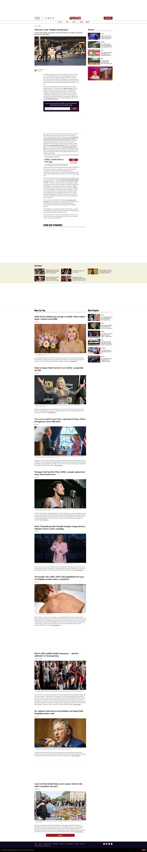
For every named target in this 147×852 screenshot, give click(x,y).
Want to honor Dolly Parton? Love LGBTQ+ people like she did (59, 369)
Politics (60, 22)
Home (35, 25)
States (102, 33)
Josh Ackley (37, 373)
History (81, 22)
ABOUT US (40, 844)
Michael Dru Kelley (40, 69)
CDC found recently (50, 98)
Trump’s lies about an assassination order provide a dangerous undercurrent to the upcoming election (79, 279)
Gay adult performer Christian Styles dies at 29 (106, 352)
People (102, 314)
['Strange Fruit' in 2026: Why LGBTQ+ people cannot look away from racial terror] (60, 493)
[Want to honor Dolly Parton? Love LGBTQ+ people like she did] (60, 389)
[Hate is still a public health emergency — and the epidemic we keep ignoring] (60, 675)
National (103, 42)
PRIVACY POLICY (62, 844)
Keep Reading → (73, 361)
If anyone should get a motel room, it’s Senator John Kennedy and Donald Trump (52, 278)
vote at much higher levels (56, 145)
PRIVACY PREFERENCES (69, 844)
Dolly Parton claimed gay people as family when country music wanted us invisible (60, 317)
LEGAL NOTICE (82, 844)
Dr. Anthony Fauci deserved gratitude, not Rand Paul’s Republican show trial (58, 712)
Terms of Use (30, 849)
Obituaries (103, 348)
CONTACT (35, 844)
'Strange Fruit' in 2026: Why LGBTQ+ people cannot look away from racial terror (59, 473)
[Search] (102, 18)
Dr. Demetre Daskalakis (38, 658)
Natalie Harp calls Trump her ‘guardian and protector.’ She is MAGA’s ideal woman (52, 271)
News (67, 22)
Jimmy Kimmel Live (69, 563)
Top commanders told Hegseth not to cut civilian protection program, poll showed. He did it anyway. (106, 361)
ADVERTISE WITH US (55, 844)
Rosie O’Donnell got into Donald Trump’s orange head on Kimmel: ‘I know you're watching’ (59, 527)
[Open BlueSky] (48, 18)
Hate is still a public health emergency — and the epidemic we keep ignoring (56, 654)
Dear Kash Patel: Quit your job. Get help (78, 271)
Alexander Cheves (37, 789)
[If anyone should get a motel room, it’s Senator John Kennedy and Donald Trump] (39, 278)
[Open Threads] (51, 18)
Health (74, 22)
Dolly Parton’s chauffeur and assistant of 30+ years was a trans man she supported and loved (106, 328)
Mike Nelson (37, 424)
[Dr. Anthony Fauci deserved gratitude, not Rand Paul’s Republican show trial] (60, 732)
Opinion (87, 22)
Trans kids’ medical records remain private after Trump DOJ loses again (106, 46)
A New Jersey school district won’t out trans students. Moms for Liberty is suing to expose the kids (106, 38)
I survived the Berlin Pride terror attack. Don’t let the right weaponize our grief (58, 785)
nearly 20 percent (67, 88)
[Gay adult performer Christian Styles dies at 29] (94, 350)
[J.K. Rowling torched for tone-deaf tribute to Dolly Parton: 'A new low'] (94, 317)
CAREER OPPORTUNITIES (47, 844)
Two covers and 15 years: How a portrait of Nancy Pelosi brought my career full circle (59, 420)
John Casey (36, 321)
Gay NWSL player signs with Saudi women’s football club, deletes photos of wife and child (106, 54)
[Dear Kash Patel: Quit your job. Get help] (66, 271)
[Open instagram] (53, 18)
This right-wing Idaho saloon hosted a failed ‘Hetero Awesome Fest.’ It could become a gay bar (106, 344)
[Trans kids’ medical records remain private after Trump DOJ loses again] (94, 44)
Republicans (63, 179)
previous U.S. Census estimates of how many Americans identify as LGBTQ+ (60, 137)
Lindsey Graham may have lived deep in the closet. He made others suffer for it (105, 271)
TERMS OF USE (76, 844)
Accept (143, 849)
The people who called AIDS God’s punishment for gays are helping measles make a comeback (59, 578)
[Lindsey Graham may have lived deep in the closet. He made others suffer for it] (93, 271)
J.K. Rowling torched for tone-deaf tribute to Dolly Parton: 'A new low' (106, 319)
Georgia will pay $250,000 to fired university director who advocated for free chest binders (106, 63)
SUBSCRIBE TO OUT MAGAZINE (37, 18)
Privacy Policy (23, 849)
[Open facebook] (46, 18)
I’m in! (74, 108)
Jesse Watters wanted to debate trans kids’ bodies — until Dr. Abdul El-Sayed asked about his (106, 336)
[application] (100, 73)
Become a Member (73, 160)
